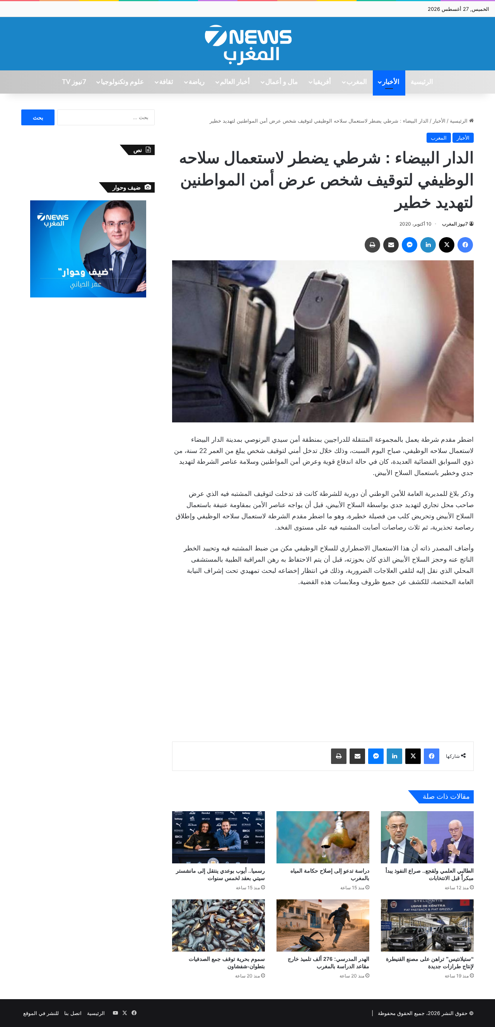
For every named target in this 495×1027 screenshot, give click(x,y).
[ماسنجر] (409, 245)
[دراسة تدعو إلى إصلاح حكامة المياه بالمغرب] (323, 837)
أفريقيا (322, 82)
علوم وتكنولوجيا (122, 82)
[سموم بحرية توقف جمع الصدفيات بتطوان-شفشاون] (218, 925)
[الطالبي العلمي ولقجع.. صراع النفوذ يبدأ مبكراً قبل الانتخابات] (427, 837)
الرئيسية (422, 82)
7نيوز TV (74, 82)
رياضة (197, 82)
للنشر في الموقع (41, 1013)
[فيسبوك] (465, 245)
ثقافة (166, 82)
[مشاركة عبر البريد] (391, 245)
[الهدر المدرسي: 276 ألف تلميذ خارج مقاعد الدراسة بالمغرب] (323, 925)
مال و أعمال (281, 82)
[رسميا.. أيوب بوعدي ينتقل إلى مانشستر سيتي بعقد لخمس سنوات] (218, 837)
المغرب (356, 82)
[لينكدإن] (428, 245)
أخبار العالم (235, 82)
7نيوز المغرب (455, 224)
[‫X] (446, 245)
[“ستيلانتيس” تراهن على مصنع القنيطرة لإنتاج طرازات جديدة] (427, 925)
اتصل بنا (73, 1013)
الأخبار (390, 82)
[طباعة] (372, 245)
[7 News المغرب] (247, 44)
